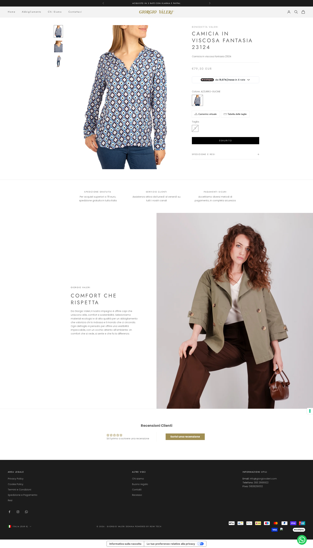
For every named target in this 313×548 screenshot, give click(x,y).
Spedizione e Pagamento (22, 495)
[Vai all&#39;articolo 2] (58, 46)
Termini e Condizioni (19, 489)
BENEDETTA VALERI (205, 27)
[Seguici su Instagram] (18, 511)
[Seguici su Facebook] (9, 511)
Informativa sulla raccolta (125, 543)
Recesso (137, 495)
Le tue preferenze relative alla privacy (171, 543)
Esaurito (225, 140)
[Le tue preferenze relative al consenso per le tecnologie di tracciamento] (310, 411)
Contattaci (75, 11)
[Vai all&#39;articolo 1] (58, 31)
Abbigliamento (31, 11)
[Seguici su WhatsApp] (26, 511)
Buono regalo (140, 484)
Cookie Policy (15, 484)
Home (11, 11)
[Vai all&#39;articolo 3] (58, 61)
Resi (10, 500)
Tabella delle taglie (237, 114)
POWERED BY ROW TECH (148, 526)
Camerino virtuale (207, 114)
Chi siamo (138, 478)
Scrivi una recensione (185, 437)
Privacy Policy (15, 478)
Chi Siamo (55, 11)
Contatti (137, 489)
